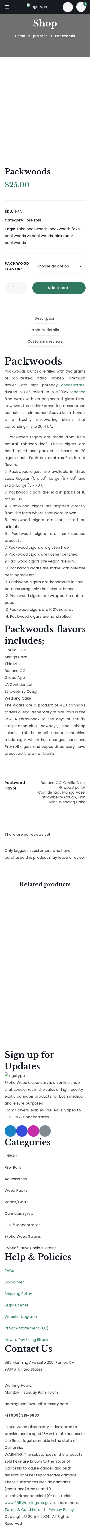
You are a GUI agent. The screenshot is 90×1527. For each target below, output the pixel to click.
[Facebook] (22, 1131)
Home (20, 36)
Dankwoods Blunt (28, 976)
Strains (50, 1248)
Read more (41, 1017)
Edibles (11, 1156)
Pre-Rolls (13, 1167)
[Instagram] (33, 1131)
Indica (37, 1248)
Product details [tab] (45, 329)
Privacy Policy (61, 1509)
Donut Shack (33, 1007)
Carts (23, 1202)
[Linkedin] (45, 1131)
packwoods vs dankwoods (29, 235)
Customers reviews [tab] (45, 341)
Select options (46, 919)
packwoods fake (64, 229)
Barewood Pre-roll (32, 907)
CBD (8, 1225)
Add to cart (59, 287)
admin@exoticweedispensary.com (36, 1403)
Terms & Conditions (23, 1509)
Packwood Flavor (17, 266)
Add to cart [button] (46, 954)
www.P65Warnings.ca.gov (28, 1502)
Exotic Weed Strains (23, 1236)
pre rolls (40, 36)
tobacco (77, 392)
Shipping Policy (18, 1293)
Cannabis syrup (19, 1213)
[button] (68, 7)
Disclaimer (14, 1282)
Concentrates (27, 1225)
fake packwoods (32, 229)
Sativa (24, 1248)
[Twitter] (10, 1131)
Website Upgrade (21, 1316)
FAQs (9, 1270)
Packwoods (33, 361)
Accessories (16, 1179)
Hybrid (11, 1248)
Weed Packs (16, 1190)
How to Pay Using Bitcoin (27, 1339)
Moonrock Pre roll (30, 941)
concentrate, (73, 385)
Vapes (10, 1202)
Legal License (17, 1305)
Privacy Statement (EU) (27, 1328)
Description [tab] (45, 318)
